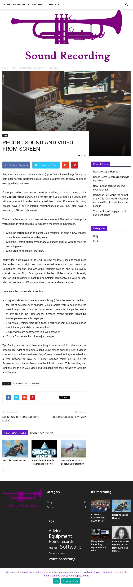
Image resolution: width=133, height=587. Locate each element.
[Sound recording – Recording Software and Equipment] (66, 37)
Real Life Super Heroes (14, 460)
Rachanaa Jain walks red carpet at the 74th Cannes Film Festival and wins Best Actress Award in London (110, 200)
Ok (56, 581)
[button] (126, 5)
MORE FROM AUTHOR (42, 432)
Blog (5, 136)
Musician (53, 547)
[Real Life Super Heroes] (15, 448)
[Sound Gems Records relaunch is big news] (44, 448)
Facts (96, 241)
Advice (55, 530)
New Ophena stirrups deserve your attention (109, 188)
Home (7, 4)
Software (34, 383)
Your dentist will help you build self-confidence (109, 213)
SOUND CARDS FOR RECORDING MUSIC (20, 418)
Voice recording (62, 559)
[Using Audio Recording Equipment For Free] (100, 532)
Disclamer (37, 4)
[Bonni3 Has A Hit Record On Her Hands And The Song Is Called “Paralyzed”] (121, 532)
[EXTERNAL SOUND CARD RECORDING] (100, 506)
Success (54, 553)
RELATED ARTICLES (15, 432)
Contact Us (52, 4)
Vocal (63, 553)
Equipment (60, 536)
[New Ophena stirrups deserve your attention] (73, 448)
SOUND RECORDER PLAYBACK (69, 417)
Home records (20, 383)
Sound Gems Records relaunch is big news (111, 179)
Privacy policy (21, 4)
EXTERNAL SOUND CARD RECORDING (98, 517)
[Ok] (128, 577)
